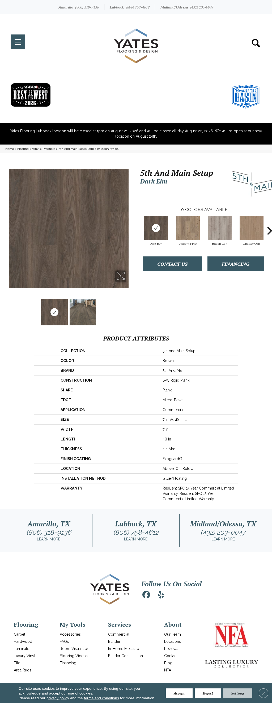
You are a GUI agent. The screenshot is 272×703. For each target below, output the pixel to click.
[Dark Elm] (156, 228)
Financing (235, 264)
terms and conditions (101, 698)
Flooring (23, 149)
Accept (179, 693)
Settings (237, 693)
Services (119, 624)
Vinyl (35, 149)
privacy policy (57, 698)
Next (129, 309)
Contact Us (172, 264)
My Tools (72, 624)
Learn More (48, 539)
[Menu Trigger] (18, 41)
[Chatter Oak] (251, 228)
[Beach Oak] (219, 228)
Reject (208, 693)
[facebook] (146, 595)
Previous (8, 309)
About (173, 624)
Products (49, 149)
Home (9, 149)
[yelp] (161, 595)
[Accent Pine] (188, 228)
